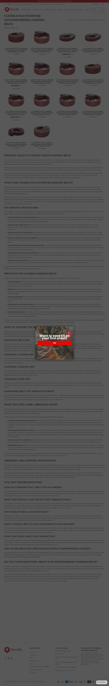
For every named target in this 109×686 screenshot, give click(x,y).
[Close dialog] (71, 328)
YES (54, 343)
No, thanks (54, 349)
